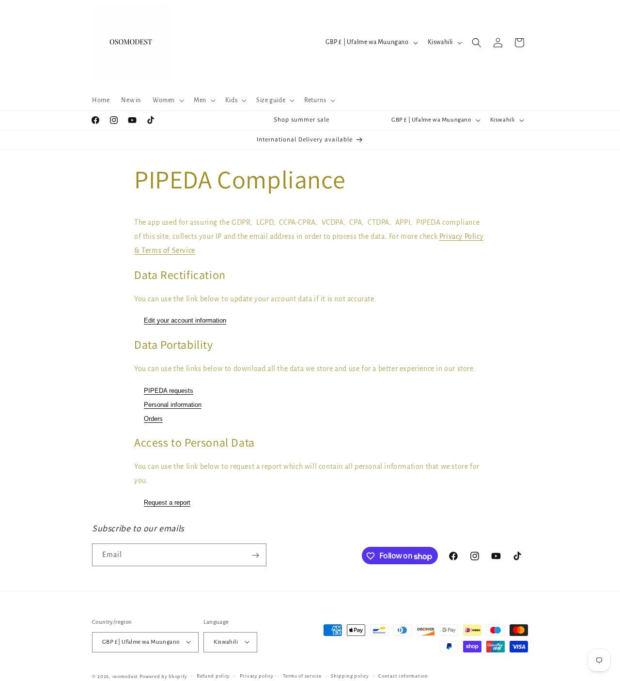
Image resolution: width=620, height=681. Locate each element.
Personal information (173, 404)
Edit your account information (185, 320)
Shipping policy (350, 675)
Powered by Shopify (163, 676)
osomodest (125, 676)
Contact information (403, 675)
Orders (153, 418)
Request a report (167, 502)
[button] (167, 100)
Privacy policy (257, 675)
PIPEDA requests (168, 390)
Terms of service (302, 675)
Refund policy (213, 675)
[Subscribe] (255, 555)
